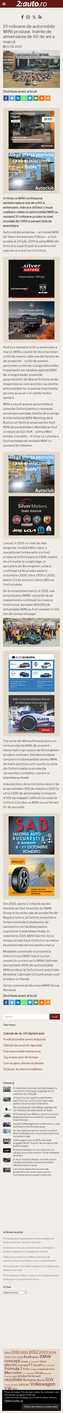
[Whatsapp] (24, 98)
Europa (23, 1365)
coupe (24, 1361)
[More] (47, 98)
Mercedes (13, 1372)
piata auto (47, 1373)
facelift (38, 1365)
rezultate (13, 1379)
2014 (52, 1352)
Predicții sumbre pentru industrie (24, 1039)
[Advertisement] (31, 1202)
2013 (43, 1352)
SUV (49, 1379)
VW (8, 1388)
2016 (13, 1357)
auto (35, 1357)
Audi (27, 1356)
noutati (30, 1373)
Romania (29, 1380)
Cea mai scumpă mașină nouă (22, 1051)
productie (24, 1376)
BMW (45, 1356)
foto (26, 1369)
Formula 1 (13, 1368)
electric (11, 1365)
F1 (31, 1365)
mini (24, 1373)
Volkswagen (42, 1384)
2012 (33, 1352)
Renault (36, 1376)
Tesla (7, 1385)
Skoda (40, 1380)
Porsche (8, 1376)
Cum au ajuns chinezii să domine (23, 1063)
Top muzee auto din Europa (20, 1057)
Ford (52, 1365)
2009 (8, 1352)
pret (15, 1376)
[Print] (41, 98)
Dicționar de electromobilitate (22, 1069)
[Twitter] (12, 98)
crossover (34, 1361)
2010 (15, 1352)
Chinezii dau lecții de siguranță (22, 1045)
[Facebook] (6, 98)
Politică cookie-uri (13, 1400)
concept (12, 1360)
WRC (15, 1389)
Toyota (14, 1384)
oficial (38, 1373)
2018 (20, 1357)
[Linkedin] (18, 98)
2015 (8, 1357)
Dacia (43, 1361)
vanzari (24, 1384)
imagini (33, 1369)
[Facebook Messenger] (30, 98)
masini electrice (46, 1369)
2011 (24, 1352)
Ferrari (46, 1365)
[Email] (36, 98)
